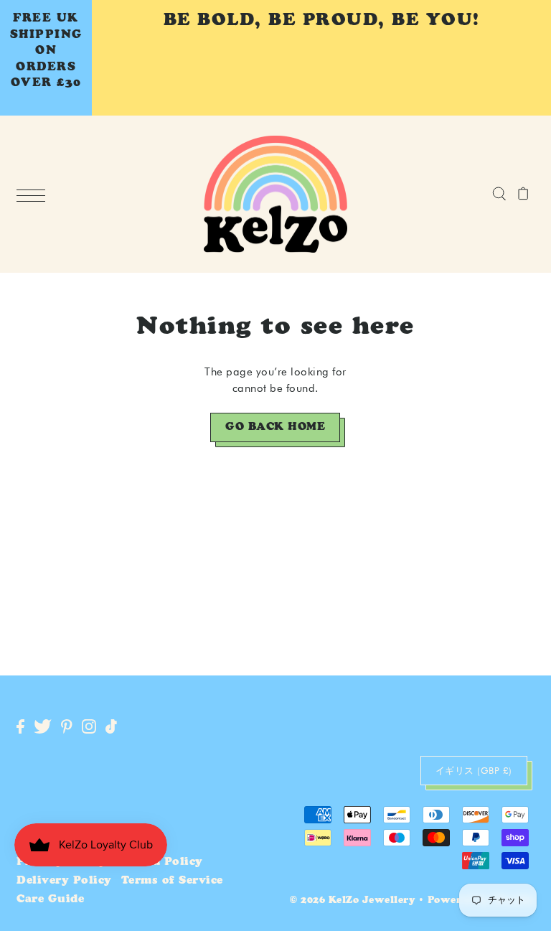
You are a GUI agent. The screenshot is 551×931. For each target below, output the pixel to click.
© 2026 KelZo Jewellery (352, 901)
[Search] (499, 194)
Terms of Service (172, 881)
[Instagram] (89, 727)
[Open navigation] (34, 195)
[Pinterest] (66, 727)
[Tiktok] (111, 727)
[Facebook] (20, 727)
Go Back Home (275, 427)
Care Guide (50, 899)
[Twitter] (43, 727)
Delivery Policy (64, 881)
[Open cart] (523, 194)
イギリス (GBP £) (473, 770)
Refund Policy (159, 862)
